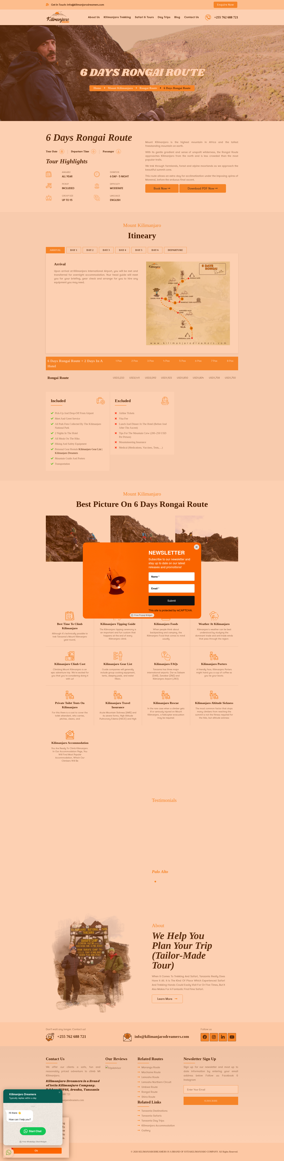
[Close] (196, 547)
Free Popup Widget (143, 615)
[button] (59, 1092)
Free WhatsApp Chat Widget (34, 1142)
